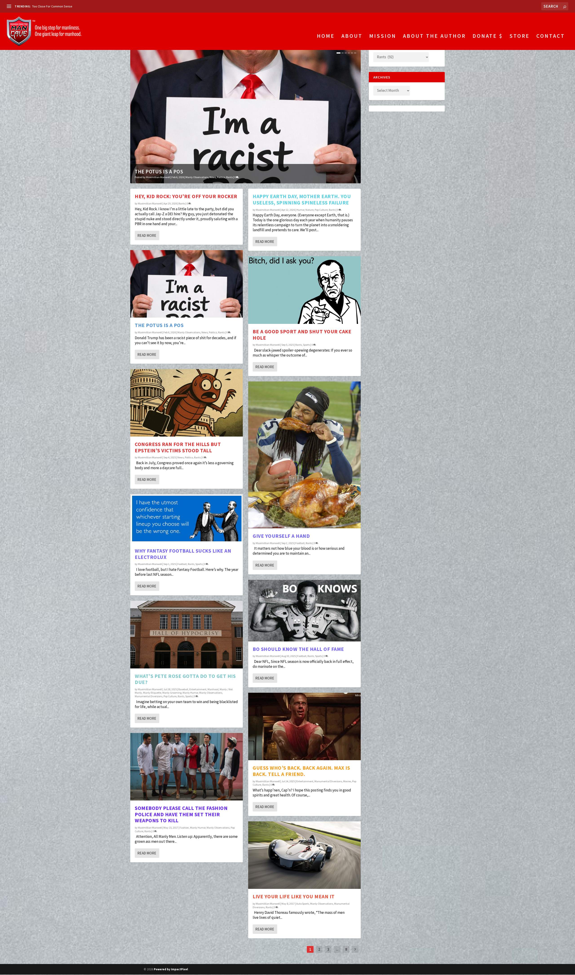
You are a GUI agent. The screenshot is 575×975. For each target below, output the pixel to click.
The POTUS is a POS (159, 171)
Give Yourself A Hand (281, 536)
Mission (382, 36)
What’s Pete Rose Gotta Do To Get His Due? (185, 679)
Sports (198, 564)
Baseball (183, 689)
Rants (229, 177)
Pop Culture (170, 696)
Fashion (184, 827)
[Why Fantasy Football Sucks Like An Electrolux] (186, 518)
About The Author (434, 36)
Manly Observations (197, 177)
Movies (347, 781)
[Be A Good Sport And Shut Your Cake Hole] (304, 290)
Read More (146, 235)
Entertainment (197, 689)
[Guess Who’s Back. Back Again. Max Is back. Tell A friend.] (304, 726)
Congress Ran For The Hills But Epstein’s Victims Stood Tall (178, 447)
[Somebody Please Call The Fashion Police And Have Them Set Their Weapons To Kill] (186, 766)
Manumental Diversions (148, 696)
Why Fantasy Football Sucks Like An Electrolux (183, 553)
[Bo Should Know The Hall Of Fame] (304, 610)
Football (182, 564)
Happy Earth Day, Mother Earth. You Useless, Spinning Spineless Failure (302, 199)
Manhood (213, 689)
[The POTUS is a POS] (186, 284)
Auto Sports (302, 903)
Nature (309, 209)
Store (519, 36)
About (352, 36)
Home (326, 36)
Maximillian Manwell (158, 177)
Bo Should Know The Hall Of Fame (298, 649)
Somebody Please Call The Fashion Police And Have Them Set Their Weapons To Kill (181, 814)
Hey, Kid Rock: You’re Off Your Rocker (186, 196)
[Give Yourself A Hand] (304, 454)
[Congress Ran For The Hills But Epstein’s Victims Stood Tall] (186, 403)
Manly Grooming (171, 692)
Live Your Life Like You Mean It (294, 896)
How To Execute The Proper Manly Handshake (62, 6)
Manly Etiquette (152, 692)
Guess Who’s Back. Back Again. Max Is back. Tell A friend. (301, 770)
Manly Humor (190, 692)
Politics (221, 177)
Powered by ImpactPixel (171, 969)
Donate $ (488, 36)
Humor (300, 209)
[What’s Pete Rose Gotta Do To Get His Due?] (186, 634)
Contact (550, 36)
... (337, 949)
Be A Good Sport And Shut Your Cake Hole (302, 334)
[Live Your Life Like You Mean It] (304, 855)
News (213, 177)
